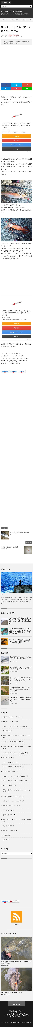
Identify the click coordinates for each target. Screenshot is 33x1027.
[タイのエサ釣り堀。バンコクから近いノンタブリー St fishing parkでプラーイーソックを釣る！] (5, 690)
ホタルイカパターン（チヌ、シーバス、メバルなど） (17, 746)
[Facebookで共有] (6, 85)
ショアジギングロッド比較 (12, 1015)
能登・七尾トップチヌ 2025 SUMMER (11, 992)
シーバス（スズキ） (8, 785)
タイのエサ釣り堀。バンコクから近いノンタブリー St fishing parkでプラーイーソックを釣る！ (21, 689)
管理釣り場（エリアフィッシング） (12, 796)
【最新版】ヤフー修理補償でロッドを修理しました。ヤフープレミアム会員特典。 (21, 699)
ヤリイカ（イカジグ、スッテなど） (11, 36)
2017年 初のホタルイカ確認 (9, 547)
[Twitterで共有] (16, 85)
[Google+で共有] (27, 85)
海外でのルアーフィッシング (10, 805)
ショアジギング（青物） (9, 771)
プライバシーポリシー (16, 1017)
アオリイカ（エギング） (9, 762)
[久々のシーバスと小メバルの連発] (5, 535)
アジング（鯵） (7, 757)
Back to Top (16, 1004)
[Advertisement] (16, 64)
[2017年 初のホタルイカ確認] (28, 550)
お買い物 (5, 840)
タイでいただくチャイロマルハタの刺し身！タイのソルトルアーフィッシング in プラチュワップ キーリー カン (21, 678)
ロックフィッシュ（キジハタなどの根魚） (14, 776)
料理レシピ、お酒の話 (9, 830)
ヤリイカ (25, 36)
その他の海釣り (7, 810)
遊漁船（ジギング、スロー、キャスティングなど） (16, 735)
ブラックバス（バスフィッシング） (12, 801)
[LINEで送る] (27, 88)
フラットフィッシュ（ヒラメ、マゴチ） (13, 780)
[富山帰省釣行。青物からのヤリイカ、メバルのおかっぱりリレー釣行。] (5, 660)
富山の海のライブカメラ (16, 1011)
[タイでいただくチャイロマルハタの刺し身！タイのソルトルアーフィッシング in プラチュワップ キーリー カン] (5, 680)
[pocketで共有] (16, 88)
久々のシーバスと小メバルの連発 (19, 532)
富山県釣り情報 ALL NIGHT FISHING (21, 1022)
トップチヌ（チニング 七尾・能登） (12, 742)
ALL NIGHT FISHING (11, 11)
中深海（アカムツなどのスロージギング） (14, 726)
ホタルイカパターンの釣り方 (16, 1013)
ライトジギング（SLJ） (9, 721)
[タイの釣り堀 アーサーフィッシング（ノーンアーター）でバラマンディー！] (5, 670)
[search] (30, 6)
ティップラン (6, 731)
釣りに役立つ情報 (7, 826)
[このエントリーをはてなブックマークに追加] (6, 88)
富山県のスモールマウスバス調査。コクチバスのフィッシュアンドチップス (16, 962)
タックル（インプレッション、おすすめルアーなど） (17, 819)
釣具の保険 (6, 835)
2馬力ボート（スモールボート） (11, 717)
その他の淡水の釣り (8, 815)
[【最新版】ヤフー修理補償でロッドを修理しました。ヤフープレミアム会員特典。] (5, 700)
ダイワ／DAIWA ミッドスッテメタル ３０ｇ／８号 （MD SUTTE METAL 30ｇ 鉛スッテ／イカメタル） (16, 125)
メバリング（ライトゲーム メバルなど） (13, 753)
